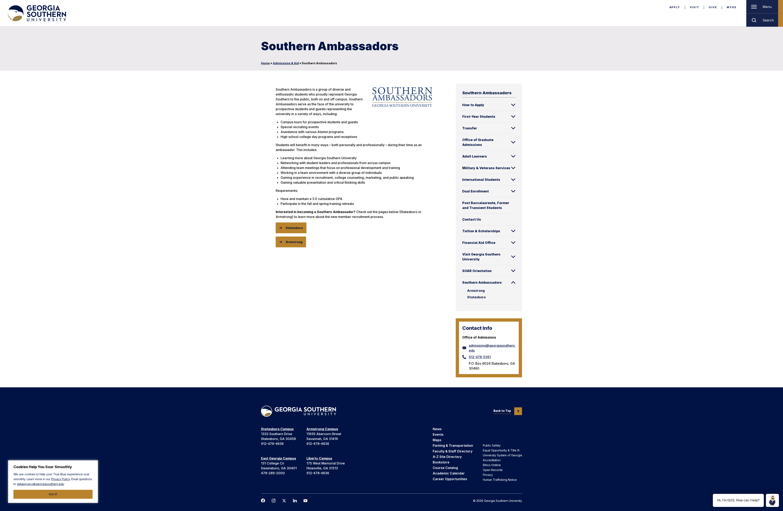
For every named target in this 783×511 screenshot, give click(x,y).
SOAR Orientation (477, 271)
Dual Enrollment (475, 191)
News (437, 429)
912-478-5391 (480, 357)
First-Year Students (478, 116)
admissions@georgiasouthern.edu (492, 347)
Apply (674, 7)
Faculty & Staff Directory (452, 451)
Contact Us (471, 219)
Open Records (493, 470)
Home (265, 63)
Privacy (488, 475)
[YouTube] (305, 500)
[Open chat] (772, 500)
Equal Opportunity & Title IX (501, 450)
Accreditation (492, 460)
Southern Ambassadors (482, 282)
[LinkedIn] (295, 500)
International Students (481, 180)
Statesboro (476, 297)
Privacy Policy (60, 479)
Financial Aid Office (478, 243)
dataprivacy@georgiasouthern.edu (40, 484)
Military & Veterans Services (486, 168)
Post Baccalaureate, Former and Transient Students (485, 205)
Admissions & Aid (286, 63)
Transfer (469, 128)
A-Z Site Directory (447, 457)
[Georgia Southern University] (36, 13)
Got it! (53, 494)
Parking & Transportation (453, 445)
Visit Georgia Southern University (481, 256)
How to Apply (473, 105)
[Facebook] (263, 501)
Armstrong (476, 291)
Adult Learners (474, 156)
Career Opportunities (450, 479)
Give (713, 7)
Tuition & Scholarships (481, 231)
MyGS (732, 7)
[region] (53, 481)
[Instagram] (274, 501)
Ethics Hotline (492, 465)
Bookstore (441, 462)
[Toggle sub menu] (513, 104)
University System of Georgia (502, 455)
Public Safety (492, 445)
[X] (284, 500)
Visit (694, 7)
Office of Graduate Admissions (477, 142)
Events (438, 434)
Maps (437, 440)
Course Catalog (445, 468)
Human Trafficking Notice (500, 479)
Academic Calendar (449, 473)
